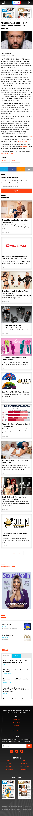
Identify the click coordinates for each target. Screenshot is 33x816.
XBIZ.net (4, 650)
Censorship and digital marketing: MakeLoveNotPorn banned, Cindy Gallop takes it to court (16, 689)
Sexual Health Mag (8, 566)
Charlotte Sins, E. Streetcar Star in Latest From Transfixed (14, 498)
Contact (16, 725)
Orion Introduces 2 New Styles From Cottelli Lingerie (15, 292)
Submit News (16, 720)
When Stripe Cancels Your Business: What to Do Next (16, 671)
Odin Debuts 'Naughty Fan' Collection (15, 392)
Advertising (16, 722)
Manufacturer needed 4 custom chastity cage (15, 680)
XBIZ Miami (24, 764)
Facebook (23, 147)
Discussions (6, 656)
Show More (16, 553)
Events (3, 618)
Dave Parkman (6, 53)
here (30, 137)
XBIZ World (9, 766)
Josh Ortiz (5, 161)
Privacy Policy (16, 731)
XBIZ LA (24, 761)
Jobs (16, 656)
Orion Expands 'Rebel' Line (11, 325)
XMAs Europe (6, 624)
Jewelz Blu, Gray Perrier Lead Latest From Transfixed (15, 221)
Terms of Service (15, 811)
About (16, 728)
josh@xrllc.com (22, 142)
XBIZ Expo (24, 769)
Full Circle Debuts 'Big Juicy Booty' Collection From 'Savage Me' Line (14, 257)
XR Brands (15, 161)
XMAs (24, 772)
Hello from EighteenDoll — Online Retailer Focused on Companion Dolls (16, 662)
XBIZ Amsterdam (24, 766)
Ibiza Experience (7, 635)
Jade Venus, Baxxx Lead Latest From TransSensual (15, 461)
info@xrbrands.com (7, 154)
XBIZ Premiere (9, 769)
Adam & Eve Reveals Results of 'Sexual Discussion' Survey (16, 425)
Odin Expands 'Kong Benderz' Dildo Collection (14, 534)
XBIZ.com (8, 761)
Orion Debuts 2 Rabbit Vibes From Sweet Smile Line (14, 358)
